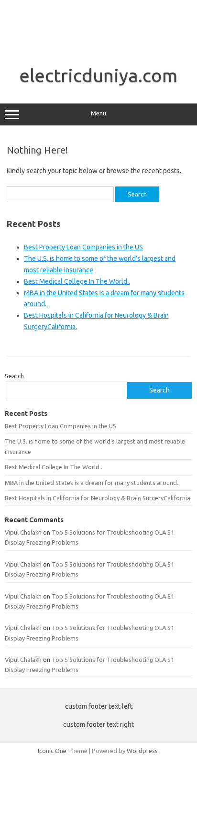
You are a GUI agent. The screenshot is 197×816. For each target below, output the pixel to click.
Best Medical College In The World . (77, 281)
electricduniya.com (98, 75)
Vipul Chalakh (23, 532)
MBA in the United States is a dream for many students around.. (92, 482)
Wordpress (142, 750)
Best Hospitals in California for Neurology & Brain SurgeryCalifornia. (98, 498)
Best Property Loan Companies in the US (83, 247)
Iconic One (52, 750)
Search (14, 375)
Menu (98, 113)
